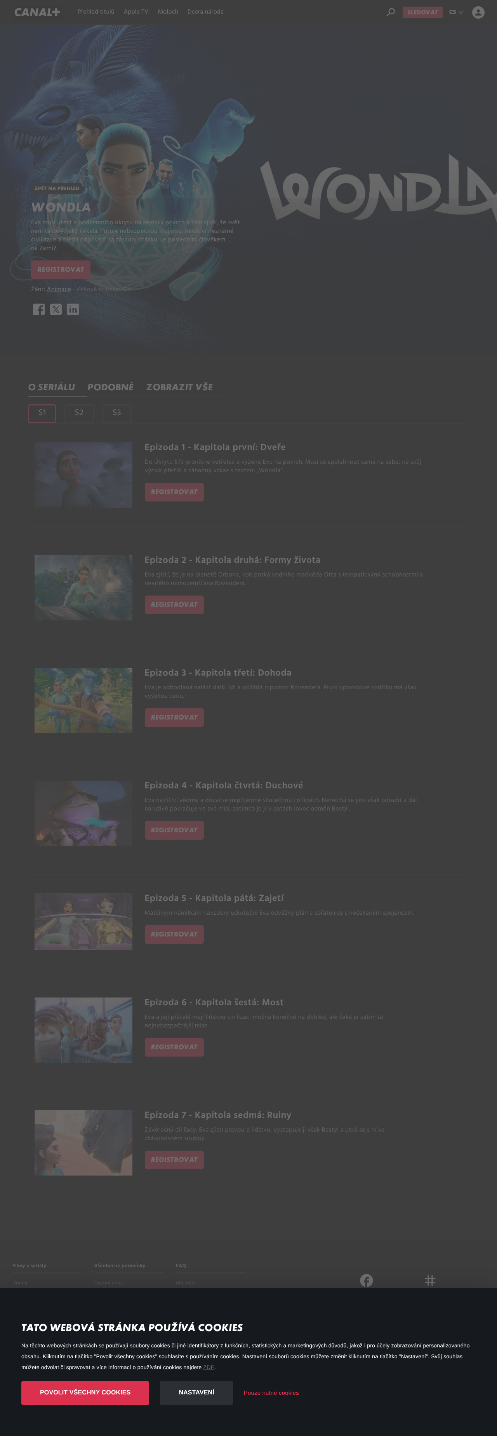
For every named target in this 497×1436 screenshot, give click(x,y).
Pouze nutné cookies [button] (271, 1393)
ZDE (208, 1367)
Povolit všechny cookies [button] (85, 1392)
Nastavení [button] (196, 1392)
